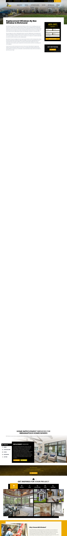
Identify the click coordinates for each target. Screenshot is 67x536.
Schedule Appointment (52, 38)
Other (58, 5)
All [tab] (14, 487)
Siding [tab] (5, 447)
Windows (19, 5)
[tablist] (6, 451)
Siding (26, 5)
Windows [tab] (6, 444)
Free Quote (53, 49)
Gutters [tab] (5, 456)
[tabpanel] (39, 449)
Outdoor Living (35, 5)
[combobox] (53, 36)
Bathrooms (51, 5)
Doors (43, 5)
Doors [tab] (5, 452)
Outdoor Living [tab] (7, 449)
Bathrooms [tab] (6, 454)
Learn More (24, 460)
